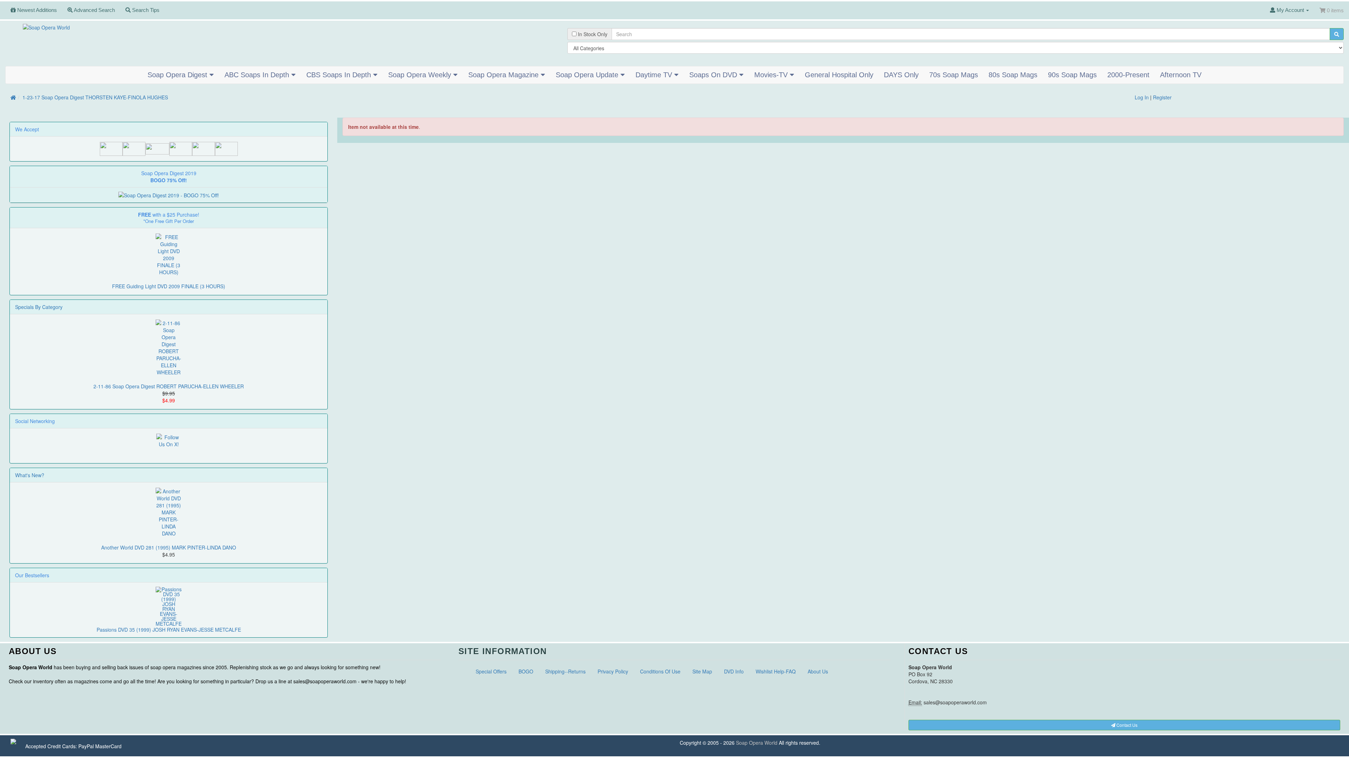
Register (1162, 97)
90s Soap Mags (1072, 75)
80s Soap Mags (1013, 75)
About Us (818, 671)
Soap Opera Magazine (504, 75)
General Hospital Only (839, 75)
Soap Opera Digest (178, 75)
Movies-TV (772, 75)
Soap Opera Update (588, 75)
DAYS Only (901, 75)
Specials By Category (39, 306)
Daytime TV (655, 75)
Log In (1142, 97)
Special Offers (491, 671)
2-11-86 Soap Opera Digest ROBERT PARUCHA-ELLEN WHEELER (168, 386)
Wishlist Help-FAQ (776, 671)
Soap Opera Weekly (420, 75)
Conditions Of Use (660, 671)
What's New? (29, 475)
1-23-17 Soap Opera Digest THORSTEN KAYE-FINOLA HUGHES (95, 97)
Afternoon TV (1180, 75)
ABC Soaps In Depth (257, 75)
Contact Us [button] (1126, 725)
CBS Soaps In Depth (339, 75)
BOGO (526, 671)
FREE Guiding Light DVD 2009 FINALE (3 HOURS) (168, 286)
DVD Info (734, 671)
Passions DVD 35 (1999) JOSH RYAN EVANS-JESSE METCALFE (169, 629)
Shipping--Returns (565, 671)
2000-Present (1128, 75)
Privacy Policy (613, 671)
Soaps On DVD (714, 75)
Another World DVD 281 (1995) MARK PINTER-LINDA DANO (168, 547)
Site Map (702, 671)
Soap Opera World (756, 742)
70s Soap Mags (953, 75)
